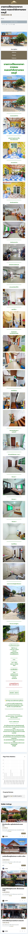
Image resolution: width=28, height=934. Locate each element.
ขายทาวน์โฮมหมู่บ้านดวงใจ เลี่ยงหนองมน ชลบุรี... (13, 889)
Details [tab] (14, 55)
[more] (10, 831)
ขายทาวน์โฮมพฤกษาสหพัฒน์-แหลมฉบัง (13, 921)
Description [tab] (14, 49)
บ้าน (2, 18)
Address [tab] (14, 52)
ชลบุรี (4, 821)
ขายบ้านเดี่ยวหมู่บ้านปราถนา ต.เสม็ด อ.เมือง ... (13, 857)
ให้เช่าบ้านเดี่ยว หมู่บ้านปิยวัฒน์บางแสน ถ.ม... (12, 825)
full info (23, 833)
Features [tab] (14, 58)
